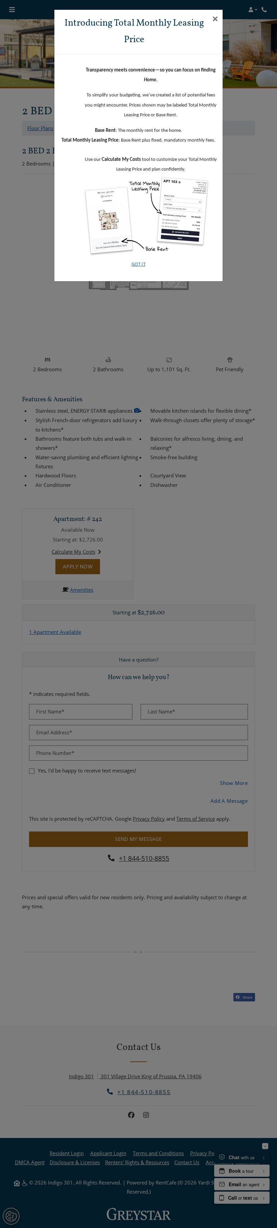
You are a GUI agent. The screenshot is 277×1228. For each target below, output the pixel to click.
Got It (138, 264)
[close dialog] (215, 19)
